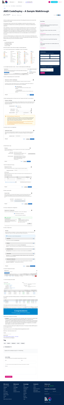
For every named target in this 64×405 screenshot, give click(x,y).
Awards (4, 388)
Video (24, 399)
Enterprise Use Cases (16, 391)
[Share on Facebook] (60, 15)
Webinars (24, 390)
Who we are (12, 2)
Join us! (34, 387)
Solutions (14, 388)
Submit (42, 72)
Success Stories (25, 387)
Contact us (55, 2)
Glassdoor (52, 386)
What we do (20, 2)
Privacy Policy (5, 391)
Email (22, 360)
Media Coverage (5, 394)
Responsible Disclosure (36, 391)
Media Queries (35, 390)
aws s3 (18, 343)
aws (4, 343)
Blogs (24, 385)
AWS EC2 (9, 343)
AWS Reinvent (13, 343)
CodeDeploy (22, 343)
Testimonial (25, 397)
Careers (59, 2)
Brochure (24, 396)
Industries (14, 390)
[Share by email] (56, 15)
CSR (4, 397)
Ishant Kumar (8, 14)
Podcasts (24, 391)
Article (24, 394)
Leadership (5, 387)
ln (45, 386)
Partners (4, 396)
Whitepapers (25, 388)
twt (46, 386)
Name (6, 360)
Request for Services (36, 388)
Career (34, 385)
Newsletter (25, 393)
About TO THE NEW (6, 385)
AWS (4, 8)
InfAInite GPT (29, 2)
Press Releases (5, 393)
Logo (5, 2)
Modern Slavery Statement (7, 399)
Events (4, 390)
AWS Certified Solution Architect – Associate (10, 336)
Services (14, 385)
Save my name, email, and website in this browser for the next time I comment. (18, 364)
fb (48, 386)
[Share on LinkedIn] (57, 15)
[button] (49, 2)
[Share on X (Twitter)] (58, 15)
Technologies (15, 387)
